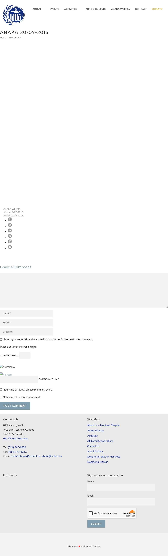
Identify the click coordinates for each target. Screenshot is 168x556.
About (37, 9)
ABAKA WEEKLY (11, 209)
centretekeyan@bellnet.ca (25, 456)
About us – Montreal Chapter (103, 425)
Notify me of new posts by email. (22, 397)
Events (54, 9)
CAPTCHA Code (48, 379)
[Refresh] (6, 374)
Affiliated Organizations (100, 441)
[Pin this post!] (10, 237)
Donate (157, 9)
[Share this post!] (10, 220)
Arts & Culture (96, 9)
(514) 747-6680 (17, 447)
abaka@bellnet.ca (52, 456)
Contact (141, 9)
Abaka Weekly (120, 9)
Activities (70, 9)
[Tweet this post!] (10, 226)
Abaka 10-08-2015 (13, 215)
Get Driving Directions (15, 438)
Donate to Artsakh (97, 462)
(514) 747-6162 (18, 451)
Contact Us (93, 446)
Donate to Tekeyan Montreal (103, 456)
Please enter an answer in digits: (18, 347)
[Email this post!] (10, 248)
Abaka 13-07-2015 (13, 212)
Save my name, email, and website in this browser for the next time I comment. (48, 339)
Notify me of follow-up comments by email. (27, 390)
